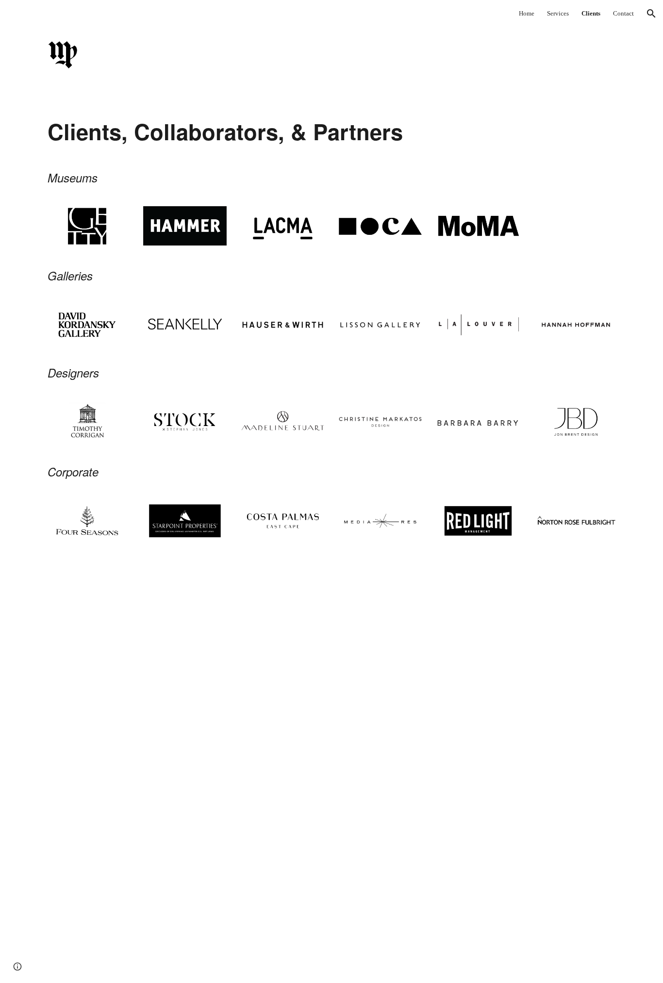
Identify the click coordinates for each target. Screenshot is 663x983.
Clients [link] (590, 13)
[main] (234, 132)
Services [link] (558, 13)
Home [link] (526, 13)
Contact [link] (623, 13)
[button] (651, 13)
